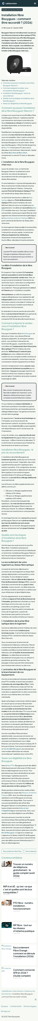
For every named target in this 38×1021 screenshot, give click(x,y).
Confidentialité (15, 1006)
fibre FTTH (10, 765)
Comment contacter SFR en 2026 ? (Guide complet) (24, 972)
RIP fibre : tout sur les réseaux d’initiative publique (23, 928)
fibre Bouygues (27, 333)
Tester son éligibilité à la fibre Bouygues (17, 103)
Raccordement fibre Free (12, 851)
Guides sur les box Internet (12, 10)
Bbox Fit (6, 147)
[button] (34, 3)
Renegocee (5, 1011)
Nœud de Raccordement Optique (15, 218)
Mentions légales (30, 1006)
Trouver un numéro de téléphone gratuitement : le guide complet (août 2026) (24, 870)
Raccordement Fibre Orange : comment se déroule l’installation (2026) (24, 952)
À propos (4, 1006)
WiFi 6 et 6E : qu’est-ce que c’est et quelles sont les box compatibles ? (17, 889)
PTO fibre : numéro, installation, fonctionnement (23, 905)
